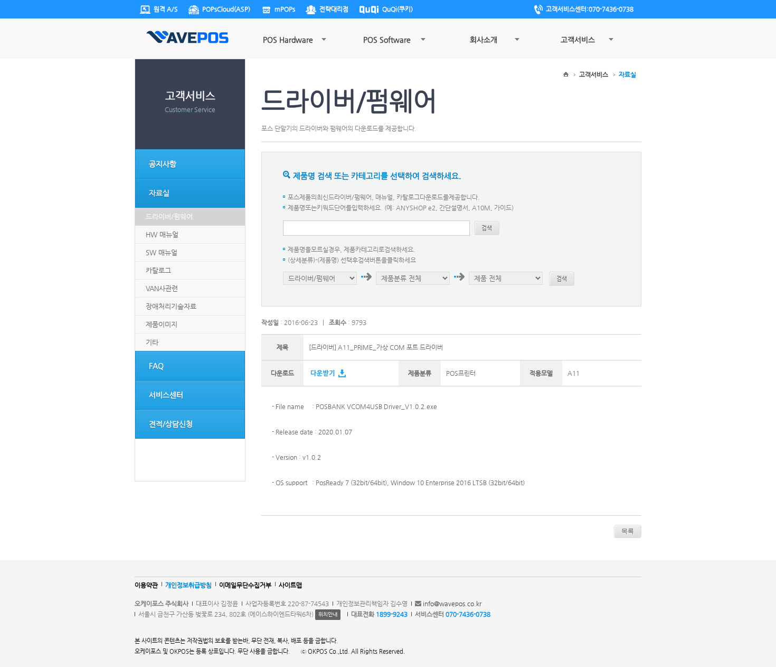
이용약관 (146, 585)
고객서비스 (578, 39)
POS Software (387, 39)
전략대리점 (333, 9)
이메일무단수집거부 (245, 585)
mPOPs (285, 9)
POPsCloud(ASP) (226, 9)
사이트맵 (290, 585)
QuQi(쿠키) (397, 9)
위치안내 (327, 614)
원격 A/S (166, 9)
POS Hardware (288, 39)
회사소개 (483, 39)
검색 (486, 228)
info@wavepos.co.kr (452, 603)
